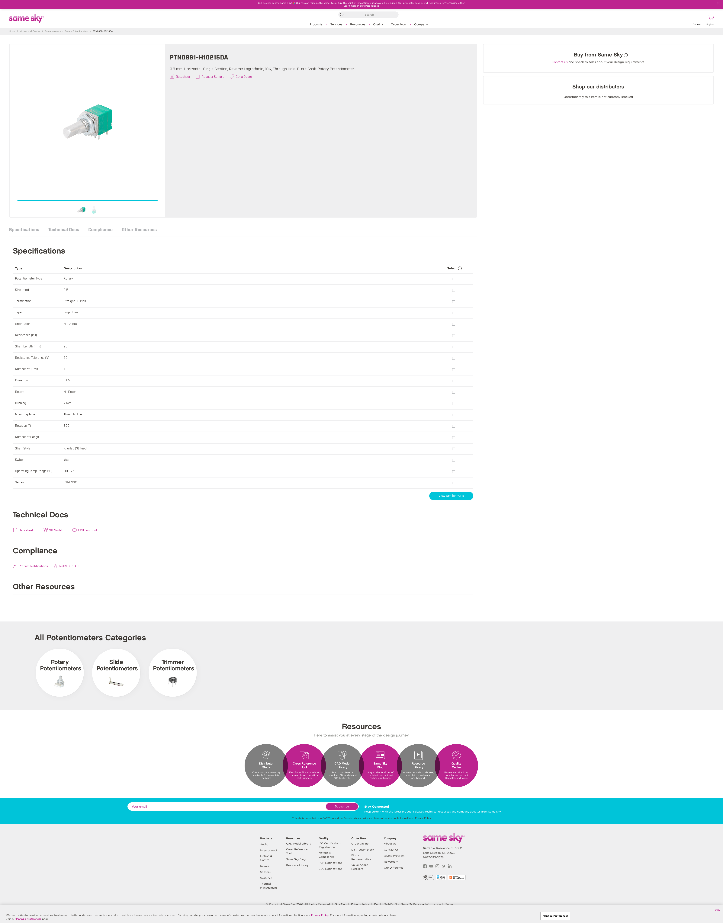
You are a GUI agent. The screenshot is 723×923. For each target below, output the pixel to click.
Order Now (398, 24)
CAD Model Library (298, 843)
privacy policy (360, 818)
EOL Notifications (330, 868)
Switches (266, 878)
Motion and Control (30, 31)
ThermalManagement (268, 885)
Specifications (24, 229)
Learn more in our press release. (362, 5)
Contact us (560, 62)
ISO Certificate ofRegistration (330, 845)
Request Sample (213, 76)
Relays (264, 865)
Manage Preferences (28, 919)
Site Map (340, 904)
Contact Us (391, 849)
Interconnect (268, 850)
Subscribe (342, 806)
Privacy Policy (423, 818)
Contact (697, 25)
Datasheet (183, 76)
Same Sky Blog (296, 859)
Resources (357, 24)
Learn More (406, 818)
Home (12, 31)
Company (421, 24)
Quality (378, 24)
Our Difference (393, 867)
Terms (449, 904)
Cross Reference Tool (296, 851)
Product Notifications (33, 566)
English (710, 25)
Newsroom (391, 861)
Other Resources (139, 229)
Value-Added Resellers (359, 866)
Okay (717, 910)
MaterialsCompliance (326, 854)
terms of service (383, 818)
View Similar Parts (451, 495)
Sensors (265, 871)
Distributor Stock (362, 849)
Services (336, 24)
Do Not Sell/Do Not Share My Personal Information (407, 904)
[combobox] (368, 14)
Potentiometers (53, 31)
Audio (264, 844)
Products (316, 24)
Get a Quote (244, 76)
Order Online (359, 843)
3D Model (55, 530)
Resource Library (297, 865)
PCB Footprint (87, 530)
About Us (390, 843)
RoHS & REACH (70, 566)
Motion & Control (266, 857)
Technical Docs (63, 229)
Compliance (100, 229)
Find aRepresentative (361, 857)
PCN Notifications (330, 862)
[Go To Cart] (710, 18)
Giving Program (394, 855)
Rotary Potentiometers (76, 31)
